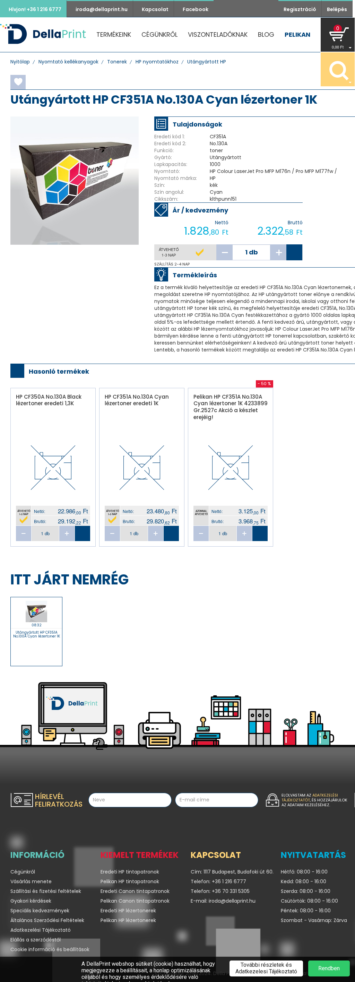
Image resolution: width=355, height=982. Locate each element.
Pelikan (297, 34)
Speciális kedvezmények (39, 910)
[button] (337, 34)
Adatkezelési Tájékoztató (40, 930)
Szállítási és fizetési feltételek (45, 891)
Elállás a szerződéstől (35, 939)
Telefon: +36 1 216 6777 (218, 881)
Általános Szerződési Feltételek (47, 920)
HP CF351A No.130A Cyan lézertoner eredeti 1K (137, 400)
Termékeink (113, 34)
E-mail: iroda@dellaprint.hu (223, 900)
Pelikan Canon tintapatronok (135, 900)
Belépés (337, 9)
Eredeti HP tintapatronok (130, 871)
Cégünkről (159, 34)
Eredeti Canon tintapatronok (135, 891)
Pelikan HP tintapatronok (130, 881)
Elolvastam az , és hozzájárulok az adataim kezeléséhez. (314, 800)
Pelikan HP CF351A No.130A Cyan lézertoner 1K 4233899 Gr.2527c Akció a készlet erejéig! (230, 407)
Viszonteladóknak (218, 34)
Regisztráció (300, 9)
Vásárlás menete (31, 881)
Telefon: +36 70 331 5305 (220, 891)
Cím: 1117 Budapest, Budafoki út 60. (230, 871)
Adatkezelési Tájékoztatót (310, 797)
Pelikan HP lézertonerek (128, 920)
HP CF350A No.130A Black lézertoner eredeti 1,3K (48, 400)
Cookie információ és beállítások (49, 949)
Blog (266, 34)
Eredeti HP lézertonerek (128, 910)
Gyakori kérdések (30, 900)
